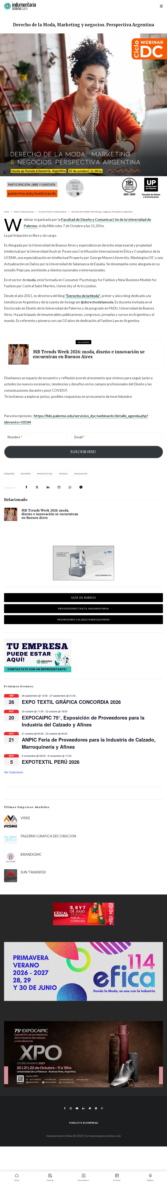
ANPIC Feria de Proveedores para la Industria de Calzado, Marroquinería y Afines (89, 743)
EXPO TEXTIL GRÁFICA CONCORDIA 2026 (71, 701)
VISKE (25, 818)
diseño (26, 473)
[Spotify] (96, 1108)
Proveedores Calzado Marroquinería (83, 619)
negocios (81, 473)
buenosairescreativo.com (105, 1136)
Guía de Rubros (83, 597)
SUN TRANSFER (33, 872)
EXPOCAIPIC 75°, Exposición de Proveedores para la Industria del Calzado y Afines (83, 721)
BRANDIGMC (31, 854)
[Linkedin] (83, 1108)
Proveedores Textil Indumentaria (83, 608)
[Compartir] (26, 487)
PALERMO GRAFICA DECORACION (48, 836)
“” (82, 296)
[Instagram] (71, 1108)
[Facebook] (65, 1108)
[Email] (58, 487)
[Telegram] (89, 1108)
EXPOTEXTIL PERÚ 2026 (50, 761)
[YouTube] (77, 1108)
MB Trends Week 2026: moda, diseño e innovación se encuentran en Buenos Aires (89, 354)
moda (64, 473)
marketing (46, 473)
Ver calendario (13, 772)
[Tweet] (36, 487)
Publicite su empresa (83, 1122)
